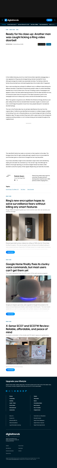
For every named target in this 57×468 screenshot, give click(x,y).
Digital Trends (9, 22)
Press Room (20, 448)
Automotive (12, 410)
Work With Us (8, 448)
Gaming (11, 401)
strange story (44, 77)
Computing (12, 398)
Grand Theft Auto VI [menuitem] (11, 24)
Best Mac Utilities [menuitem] (34, 24)
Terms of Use (8, 453)
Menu (2, 20)
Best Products (37, 405)
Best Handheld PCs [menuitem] (44, 24)
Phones (11, 396)
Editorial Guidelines (13, 422)
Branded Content (37, 418)
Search (54, 20)
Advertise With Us (13, 420)
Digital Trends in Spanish (39, 422)
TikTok (17, 391)
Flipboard (26, 391)
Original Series (37, 410)
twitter (17, 180)
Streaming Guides (38, 403)
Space (35, 401)
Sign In (49, 20)
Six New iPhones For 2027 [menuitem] (23, 24)
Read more (10, 252)
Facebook (6, 391)
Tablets (35, 396)
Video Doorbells (30, 189)
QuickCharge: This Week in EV (12, 189)
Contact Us (11, 418)
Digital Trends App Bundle (39, 425)
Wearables (36, 398)
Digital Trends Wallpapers (39, 420)
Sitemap (19, 450)
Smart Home (12, 405)
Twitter (12, 391)
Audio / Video (12, 403)
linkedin (14, 180)
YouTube (15, 391)
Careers (7, 445)
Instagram (9, 391)
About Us (11, 415)
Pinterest (20, 391)
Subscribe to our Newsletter (40, 415)
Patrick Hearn (9, 44)
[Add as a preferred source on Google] (41, 44)
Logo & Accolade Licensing (15, 425)
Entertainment (12, 407)
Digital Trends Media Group (14, 459)
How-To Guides (37, 407)
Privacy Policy (20, 445)
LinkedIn (23, 391)
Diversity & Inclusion (10, 450)
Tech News (23, 189)
